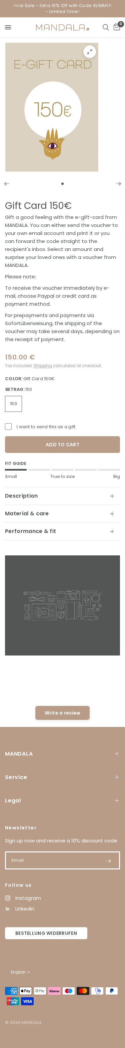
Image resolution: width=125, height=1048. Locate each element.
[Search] (105, 27)
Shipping (43, 365)
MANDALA (19, 754)
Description (21, 496)
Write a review (63, 713)
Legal (13, 800)
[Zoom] (89, 51)
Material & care (27, 513)
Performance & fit (30, 531)
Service (16, 777)
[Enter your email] (108, 860)
